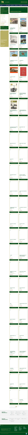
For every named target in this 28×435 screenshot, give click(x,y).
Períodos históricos (4, 11)
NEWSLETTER (20, 428)
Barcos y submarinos (3, 20)
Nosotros (12, 5)
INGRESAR (21, 5)
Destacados (15, 427)
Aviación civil (3, 19)
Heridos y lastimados (4, 28)
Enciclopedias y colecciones (3, 23)
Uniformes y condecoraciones (3, 25)
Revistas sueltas (3, 14)
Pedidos (24, 427)
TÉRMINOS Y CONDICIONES (24, 428)
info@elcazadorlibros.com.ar (4, 429)
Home (9, 5)
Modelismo (15, 430)
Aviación (2, 18)
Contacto (16, 5)
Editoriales (2, 9)
